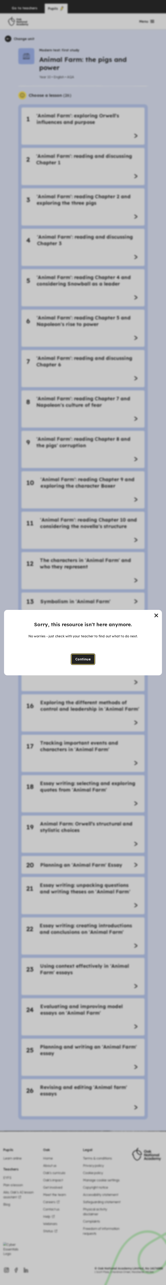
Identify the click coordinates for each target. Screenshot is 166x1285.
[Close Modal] (156, 615)
